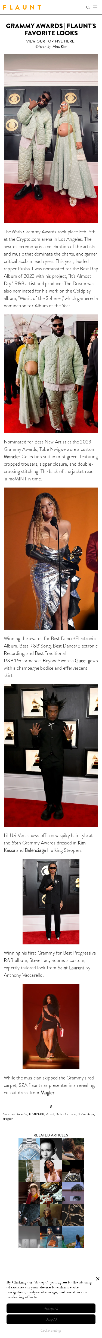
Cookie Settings (51, 1330)
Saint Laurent (71, 967)
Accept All (51, 1308)
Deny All (51, 1319)
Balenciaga (36, 850)
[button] (97, 7)
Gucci (81, 660)
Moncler (12, 456)
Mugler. (48, 1092)
